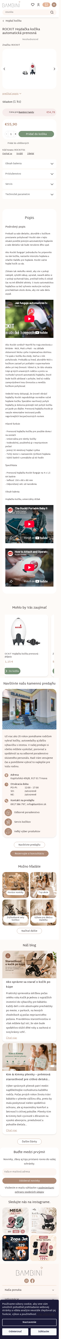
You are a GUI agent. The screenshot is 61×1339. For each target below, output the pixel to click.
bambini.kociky (26, 1281)
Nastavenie (29, 1322)
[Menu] (53, 5)
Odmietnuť (15, 1332)
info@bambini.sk (36, 804)
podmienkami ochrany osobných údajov (34, 1190)
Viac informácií (46, 1314)
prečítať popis (10, 94)
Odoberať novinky (29, 1181)
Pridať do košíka (36, 134)
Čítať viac (11, 1038)
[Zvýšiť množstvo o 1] (15, 134)
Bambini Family (26, 112)
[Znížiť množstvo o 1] (6, 134)
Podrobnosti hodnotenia (20, 40)
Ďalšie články (29, 1142)
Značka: (11, 45)
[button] (25, 666)
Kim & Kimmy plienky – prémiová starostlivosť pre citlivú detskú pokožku (28, 1077)
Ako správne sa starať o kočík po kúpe (28, 984)
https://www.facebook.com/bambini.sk (32, 1281)
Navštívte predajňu (29, 845)
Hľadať (52, 12)
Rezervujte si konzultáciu (29, 854)
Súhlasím (43, 1332)
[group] (25, 645)
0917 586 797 (18, 804)
